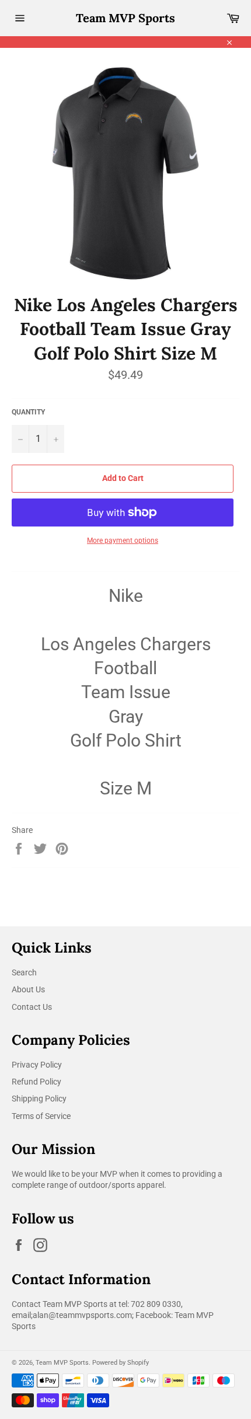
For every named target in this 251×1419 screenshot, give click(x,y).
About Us (28, 989)
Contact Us (32, 1007)
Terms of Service (41, 1116)
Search (24, 972)
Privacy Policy (37, 1064)
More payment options (122, 540)
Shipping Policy (39, 1098)
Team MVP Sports (125, 18)
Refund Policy (36, 1081)
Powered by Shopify (120, 1362)
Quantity (28, 412)
